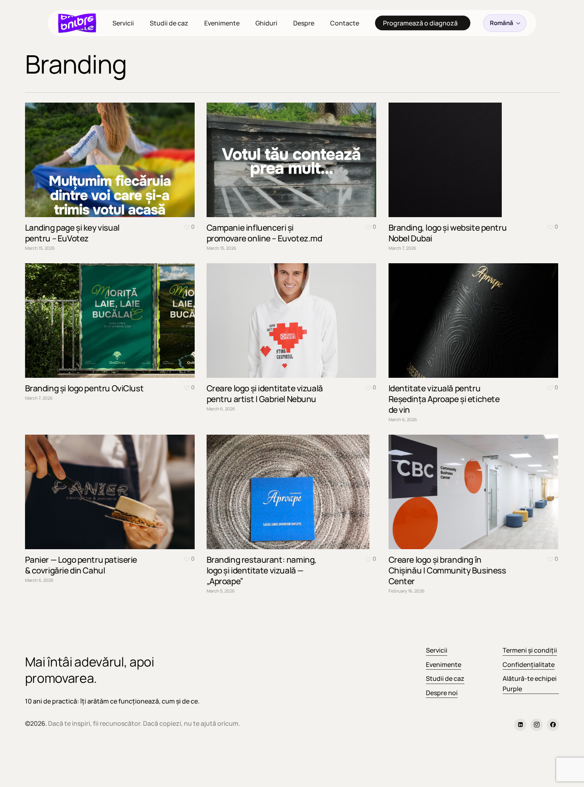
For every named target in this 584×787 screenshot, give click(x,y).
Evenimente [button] (443, 664)
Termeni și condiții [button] (530, 650)
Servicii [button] (436, 650)
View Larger (87, 152)
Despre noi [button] (442, 692)
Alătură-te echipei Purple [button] (530, 683)
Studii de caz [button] (445, 678)
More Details (131, 152)
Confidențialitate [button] (529, 664)
